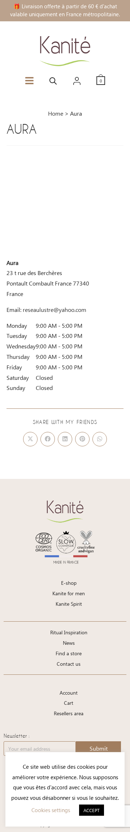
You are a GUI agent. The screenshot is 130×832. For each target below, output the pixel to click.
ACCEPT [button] (91, 810)
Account (69, 692)
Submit (99, 748)
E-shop (69, 582)
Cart (68, 702)
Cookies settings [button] (50, 810)
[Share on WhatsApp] (99, 439)
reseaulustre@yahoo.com (54, 309)
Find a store (69, 653)
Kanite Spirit (69, 603)
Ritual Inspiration (68, 632)
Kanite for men (68, 593)
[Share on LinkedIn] (65, 439)
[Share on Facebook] (47, 439)
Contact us (69, 663)
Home (55, 113)
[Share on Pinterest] (82, 439)
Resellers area (68, 713)
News (69, 642)
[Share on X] (30, 439)
